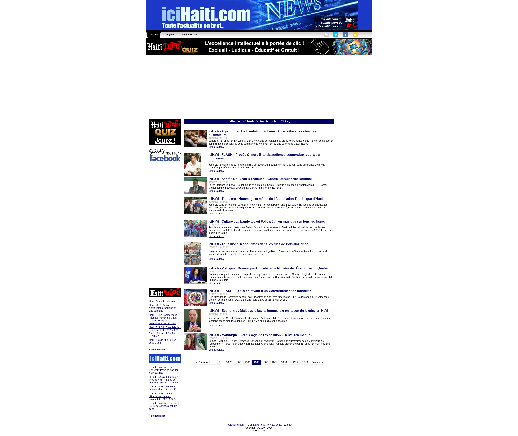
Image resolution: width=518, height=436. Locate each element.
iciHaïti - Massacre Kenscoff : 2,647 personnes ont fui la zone (164, 406)
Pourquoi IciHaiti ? (236, 424)
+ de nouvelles (157, 349)
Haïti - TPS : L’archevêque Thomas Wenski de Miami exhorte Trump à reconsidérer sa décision (163, 319)
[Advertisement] (259, 86)
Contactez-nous (256, 424)
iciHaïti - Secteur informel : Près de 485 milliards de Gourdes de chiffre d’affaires (164, 380)
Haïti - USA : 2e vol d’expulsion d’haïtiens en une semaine (162, 308)
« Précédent (203, 362)
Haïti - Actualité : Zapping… (164, 301)
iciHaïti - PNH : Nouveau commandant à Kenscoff (162, 388)
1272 (295, 362)
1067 (274, 362)
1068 (284, 362)
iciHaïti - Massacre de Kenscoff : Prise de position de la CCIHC (164, 370)
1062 (229, 362)
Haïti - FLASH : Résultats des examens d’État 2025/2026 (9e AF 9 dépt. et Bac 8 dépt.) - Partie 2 (165, 331)
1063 (238, 362)
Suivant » (317, 362)
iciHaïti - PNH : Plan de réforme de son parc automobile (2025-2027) (162, 396)
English (288, 424)
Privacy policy (274, 424)
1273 (305, 362)
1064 (247, 362)
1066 (265, 362)
